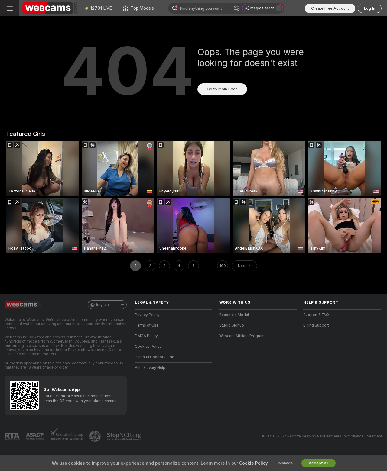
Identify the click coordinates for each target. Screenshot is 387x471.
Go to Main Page (222, 89)
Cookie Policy (253, 463)
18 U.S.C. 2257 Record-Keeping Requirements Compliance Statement (322, 436)
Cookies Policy (148, 346)
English (102, 304)
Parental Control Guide (154, 357)
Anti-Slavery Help (150, 368)
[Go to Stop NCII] (124, 436)
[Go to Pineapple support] (95, 436)
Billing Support (316, 325)
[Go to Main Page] (49, 8)
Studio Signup (231, 325)
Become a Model (234, 315)
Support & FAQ (316, 315)
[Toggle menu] (9, 8)
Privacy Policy (147, 315)
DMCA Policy (146, 336)
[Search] (237, 8)
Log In (369, 8)
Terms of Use (146, 325)
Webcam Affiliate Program (242, 336)
